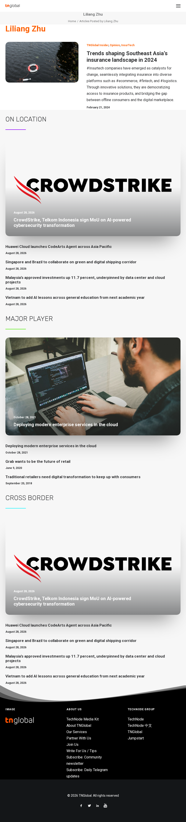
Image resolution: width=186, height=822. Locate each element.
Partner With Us (78, 738)
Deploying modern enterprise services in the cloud (50, 446)
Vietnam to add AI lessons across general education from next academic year (75, 297)
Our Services (76, 732)
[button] (178, 6)
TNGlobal (135, 732)
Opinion (115, 45)
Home (72, 21)
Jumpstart (136, 738)
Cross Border (29, 498)
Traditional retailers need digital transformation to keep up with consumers (72, 477)
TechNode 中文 (140, 725)
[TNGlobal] (12, 6)
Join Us (72, 744)
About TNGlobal (78, 725)
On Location (25, 119)
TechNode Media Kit (82, 719)
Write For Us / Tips (81, 751)
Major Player (29, 319)
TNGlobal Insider (97, 45)
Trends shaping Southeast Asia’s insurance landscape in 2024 (127, 56)
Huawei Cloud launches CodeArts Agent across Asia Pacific (58, 246)
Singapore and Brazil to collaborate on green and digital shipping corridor (71, 262)
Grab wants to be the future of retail (37, 461)
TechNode (136, 719)
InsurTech (128, 45)
